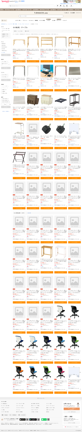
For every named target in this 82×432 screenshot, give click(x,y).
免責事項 (34, 430)
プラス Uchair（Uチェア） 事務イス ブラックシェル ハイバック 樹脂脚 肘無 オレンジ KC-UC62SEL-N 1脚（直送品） (46, 321)
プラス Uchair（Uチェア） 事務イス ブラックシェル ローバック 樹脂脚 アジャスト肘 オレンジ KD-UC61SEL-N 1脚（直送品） (33, 261)
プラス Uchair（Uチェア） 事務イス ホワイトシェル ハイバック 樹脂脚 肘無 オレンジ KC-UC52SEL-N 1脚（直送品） (74, 291)
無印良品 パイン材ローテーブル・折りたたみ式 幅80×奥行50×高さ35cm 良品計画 (19, 50)
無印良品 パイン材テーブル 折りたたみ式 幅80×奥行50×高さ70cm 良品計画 (33, 50)
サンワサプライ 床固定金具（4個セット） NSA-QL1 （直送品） (33, 138)
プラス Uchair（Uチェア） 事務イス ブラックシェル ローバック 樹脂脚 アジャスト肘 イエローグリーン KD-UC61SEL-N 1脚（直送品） (19, 261)
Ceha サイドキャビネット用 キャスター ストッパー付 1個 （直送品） (60, 137)
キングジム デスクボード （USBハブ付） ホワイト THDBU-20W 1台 (46, 79)
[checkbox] (1, 89)
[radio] (1, 98)
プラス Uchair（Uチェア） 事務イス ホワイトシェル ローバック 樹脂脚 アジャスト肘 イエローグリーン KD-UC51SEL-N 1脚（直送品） (19, 231)
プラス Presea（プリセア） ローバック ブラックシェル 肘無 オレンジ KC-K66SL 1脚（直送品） (19, 381)
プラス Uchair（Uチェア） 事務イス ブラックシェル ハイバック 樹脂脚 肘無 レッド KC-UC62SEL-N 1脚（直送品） (19, 321)
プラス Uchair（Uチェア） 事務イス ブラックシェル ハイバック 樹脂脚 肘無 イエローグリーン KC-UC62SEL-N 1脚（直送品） (33, 321)
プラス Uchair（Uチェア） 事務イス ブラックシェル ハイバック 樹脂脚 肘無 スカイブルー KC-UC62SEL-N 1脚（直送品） (33, 197)
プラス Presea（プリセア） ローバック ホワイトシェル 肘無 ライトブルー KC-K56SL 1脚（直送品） (33, 351)
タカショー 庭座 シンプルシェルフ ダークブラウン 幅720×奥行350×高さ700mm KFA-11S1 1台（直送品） (74, 108)
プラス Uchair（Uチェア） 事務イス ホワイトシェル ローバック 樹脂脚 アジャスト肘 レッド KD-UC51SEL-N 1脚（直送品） (46, 197)
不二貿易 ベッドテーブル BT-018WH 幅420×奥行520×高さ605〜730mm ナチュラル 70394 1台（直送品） (19, 137)
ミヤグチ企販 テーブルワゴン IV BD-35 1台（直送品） (46, 108)
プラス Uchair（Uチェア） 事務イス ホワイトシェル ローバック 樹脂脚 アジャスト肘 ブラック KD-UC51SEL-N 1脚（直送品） (60, 167)
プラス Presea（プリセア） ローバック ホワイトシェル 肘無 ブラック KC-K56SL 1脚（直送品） (60, 321)
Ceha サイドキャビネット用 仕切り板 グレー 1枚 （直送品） (74, 79)
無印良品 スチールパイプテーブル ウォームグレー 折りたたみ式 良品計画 (60, 50)
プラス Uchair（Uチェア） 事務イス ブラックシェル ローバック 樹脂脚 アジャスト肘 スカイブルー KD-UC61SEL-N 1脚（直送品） (74, 231)
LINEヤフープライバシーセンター (24, 430)
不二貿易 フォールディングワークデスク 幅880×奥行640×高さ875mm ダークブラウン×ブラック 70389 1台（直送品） (19, 166)
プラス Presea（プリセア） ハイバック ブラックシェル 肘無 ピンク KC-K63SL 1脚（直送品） (60, 381)
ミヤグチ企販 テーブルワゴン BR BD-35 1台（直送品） (33, 108)
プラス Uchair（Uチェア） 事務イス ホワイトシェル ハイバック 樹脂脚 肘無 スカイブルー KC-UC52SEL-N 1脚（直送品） (46, 291)
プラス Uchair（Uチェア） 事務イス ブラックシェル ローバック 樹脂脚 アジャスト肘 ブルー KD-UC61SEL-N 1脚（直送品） (60, 231)
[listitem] (6, 28)
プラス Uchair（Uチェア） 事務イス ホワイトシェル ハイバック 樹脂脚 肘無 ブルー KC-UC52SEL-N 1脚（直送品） (33, 291)
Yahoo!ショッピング (4, 430)
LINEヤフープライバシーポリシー (13, 430)
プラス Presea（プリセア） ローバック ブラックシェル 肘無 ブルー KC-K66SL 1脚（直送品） (46, 351)
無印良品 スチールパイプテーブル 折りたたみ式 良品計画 (33, 79)
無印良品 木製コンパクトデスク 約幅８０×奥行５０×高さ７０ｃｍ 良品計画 (74, 50)
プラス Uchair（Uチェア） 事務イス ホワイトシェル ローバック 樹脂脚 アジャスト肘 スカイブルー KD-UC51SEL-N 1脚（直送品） (74, 197)
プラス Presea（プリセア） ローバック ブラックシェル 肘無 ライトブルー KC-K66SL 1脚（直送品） (60, 351)
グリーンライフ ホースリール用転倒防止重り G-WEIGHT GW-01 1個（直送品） (60, 108)
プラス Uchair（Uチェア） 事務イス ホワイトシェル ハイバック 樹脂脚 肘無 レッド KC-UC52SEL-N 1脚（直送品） (19, 291)
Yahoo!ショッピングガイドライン (42, 430)
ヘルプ (80, 3)
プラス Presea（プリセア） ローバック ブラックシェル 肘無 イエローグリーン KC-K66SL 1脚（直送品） (74, 351)
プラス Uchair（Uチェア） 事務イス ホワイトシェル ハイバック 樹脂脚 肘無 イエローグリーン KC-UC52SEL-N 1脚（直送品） (60, 291)
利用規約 (31, 430)
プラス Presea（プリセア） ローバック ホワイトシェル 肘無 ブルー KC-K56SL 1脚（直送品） (19, 351)
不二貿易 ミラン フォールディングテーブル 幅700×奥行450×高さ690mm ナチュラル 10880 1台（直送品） (46, 260)
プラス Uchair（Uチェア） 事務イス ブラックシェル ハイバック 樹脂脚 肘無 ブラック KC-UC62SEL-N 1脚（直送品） (46, 167)
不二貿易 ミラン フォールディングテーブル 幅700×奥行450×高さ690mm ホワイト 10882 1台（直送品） (60, 260)
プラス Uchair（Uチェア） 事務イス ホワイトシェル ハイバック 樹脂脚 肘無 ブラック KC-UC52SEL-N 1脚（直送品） (74, 261)
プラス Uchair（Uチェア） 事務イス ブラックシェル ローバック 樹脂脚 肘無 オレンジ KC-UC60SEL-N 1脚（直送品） (74, 167)
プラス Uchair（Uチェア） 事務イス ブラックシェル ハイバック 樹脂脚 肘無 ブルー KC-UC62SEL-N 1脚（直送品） (19, 197)
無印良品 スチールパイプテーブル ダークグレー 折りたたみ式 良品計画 (19, 79)
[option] (6, 43)
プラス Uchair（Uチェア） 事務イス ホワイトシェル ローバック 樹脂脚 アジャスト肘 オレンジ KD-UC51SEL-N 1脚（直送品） (33, 231)
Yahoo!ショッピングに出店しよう (72, 3)
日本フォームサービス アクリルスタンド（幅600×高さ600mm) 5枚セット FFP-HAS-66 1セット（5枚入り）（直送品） (74, 137)
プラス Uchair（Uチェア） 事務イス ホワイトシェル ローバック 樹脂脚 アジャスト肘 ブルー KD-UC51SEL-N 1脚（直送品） (60, 197)
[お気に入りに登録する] (25, 59)
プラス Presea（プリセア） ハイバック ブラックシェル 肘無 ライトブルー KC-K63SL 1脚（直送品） (33, 381)
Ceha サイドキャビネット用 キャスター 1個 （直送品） (46, 137)
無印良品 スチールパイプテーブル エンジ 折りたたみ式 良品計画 (60, 79)
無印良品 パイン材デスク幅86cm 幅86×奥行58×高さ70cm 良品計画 (46, 50)
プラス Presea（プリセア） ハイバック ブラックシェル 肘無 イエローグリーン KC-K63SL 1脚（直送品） (46, 381)
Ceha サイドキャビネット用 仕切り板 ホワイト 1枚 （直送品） (19, 108)
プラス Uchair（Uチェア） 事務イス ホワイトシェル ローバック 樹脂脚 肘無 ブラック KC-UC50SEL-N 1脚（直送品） (33, 167)
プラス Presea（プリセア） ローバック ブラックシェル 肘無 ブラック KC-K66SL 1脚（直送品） (74, 321)
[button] (20, 31)
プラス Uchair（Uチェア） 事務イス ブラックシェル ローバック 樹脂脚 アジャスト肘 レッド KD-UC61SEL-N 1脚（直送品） (46, 231)
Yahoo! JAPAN (63, 3)
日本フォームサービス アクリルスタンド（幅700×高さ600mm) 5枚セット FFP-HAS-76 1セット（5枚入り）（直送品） (74, 380)
